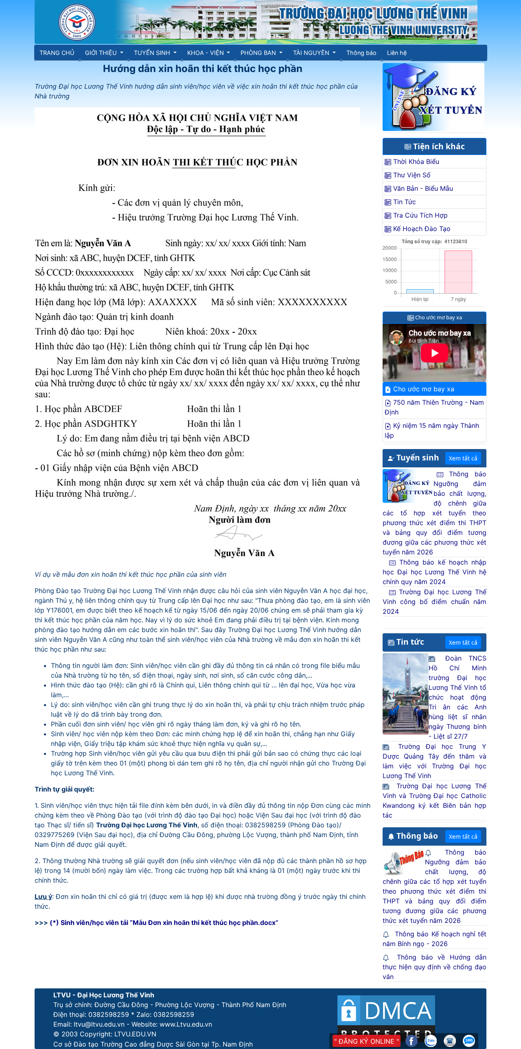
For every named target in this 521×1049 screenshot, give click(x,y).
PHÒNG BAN (259, 52)
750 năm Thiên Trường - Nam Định (434, 407)
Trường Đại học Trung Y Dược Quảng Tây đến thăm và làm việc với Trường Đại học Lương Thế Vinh (434, 761)
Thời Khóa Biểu (415, 161)
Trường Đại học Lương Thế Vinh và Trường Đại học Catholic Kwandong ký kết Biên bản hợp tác (434, 800)
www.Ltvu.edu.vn (186, 1024)
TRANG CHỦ (56, 52)
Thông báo (361, 52)
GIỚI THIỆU (101, 52)
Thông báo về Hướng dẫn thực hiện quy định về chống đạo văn (434, 967)
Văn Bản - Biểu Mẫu (422, 188)
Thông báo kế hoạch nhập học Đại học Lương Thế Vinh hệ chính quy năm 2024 (434, 572)
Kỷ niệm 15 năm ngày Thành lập (432, 430)
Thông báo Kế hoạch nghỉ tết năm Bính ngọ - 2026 (434, 939)
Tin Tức (403, 202)
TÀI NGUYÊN (312, 52)
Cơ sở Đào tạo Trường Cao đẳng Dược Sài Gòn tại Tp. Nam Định (153, 1044)
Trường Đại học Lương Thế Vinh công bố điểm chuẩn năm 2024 (434, 601)
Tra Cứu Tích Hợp (419, 215)
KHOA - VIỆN (206, 52)
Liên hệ (397, 52)
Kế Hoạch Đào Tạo (421, 229)
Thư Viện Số (411, 175)
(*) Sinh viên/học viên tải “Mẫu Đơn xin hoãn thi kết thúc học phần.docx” (164, 922)
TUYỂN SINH (153, 52)
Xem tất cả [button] (463, 458)
